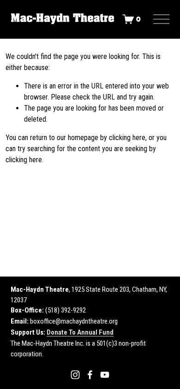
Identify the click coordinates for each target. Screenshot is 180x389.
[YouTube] (104, 374)
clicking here (127, 137)
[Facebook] (90, 374)
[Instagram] (75, 374)
